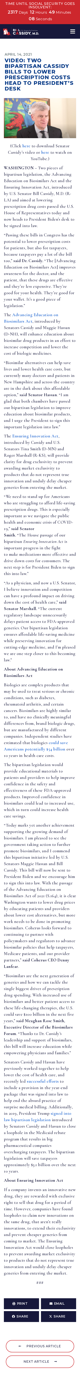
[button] (72, 31)
